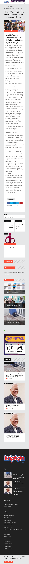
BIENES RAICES (8, 515)
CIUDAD (10, 6)
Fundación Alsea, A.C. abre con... (13, 305)
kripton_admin (14, 30)
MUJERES (6, 534)
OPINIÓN (10, 383)
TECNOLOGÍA (7, 546)
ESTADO (6, 413)
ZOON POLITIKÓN (8, 548)
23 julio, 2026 (9, 378)
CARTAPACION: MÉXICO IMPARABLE (12, 405)
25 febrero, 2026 (10, 408)
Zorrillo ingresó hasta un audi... (13, 322)
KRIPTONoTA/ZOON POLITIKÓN (11, 529)
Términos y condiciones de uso (11, 504)
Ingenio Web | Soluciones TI (16, 558)
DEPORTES (6, 520)
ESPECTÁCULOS (8, 525)
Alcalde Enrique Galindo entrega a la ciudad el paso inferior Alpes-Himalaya (13, 216)
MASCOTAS (11, 362)
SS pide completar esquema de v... (13, 292)
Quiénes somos (7, 506)
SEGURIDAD (7, 543)
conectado (16, 272)
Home (5, 6)
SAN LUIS (6, 541)
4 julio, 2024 (8, 30)
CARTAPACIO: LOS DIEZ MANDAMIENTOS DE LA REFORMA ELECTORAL (12, 436)
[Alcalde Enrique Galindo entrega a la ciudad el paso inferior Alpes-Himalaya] (10, 239)
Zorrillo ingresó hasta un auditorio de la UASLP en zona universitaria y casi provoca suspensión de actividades (14, 375)
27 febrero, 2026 (10, 439)
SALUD (5, 539)
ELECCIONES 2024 (8, 522)
